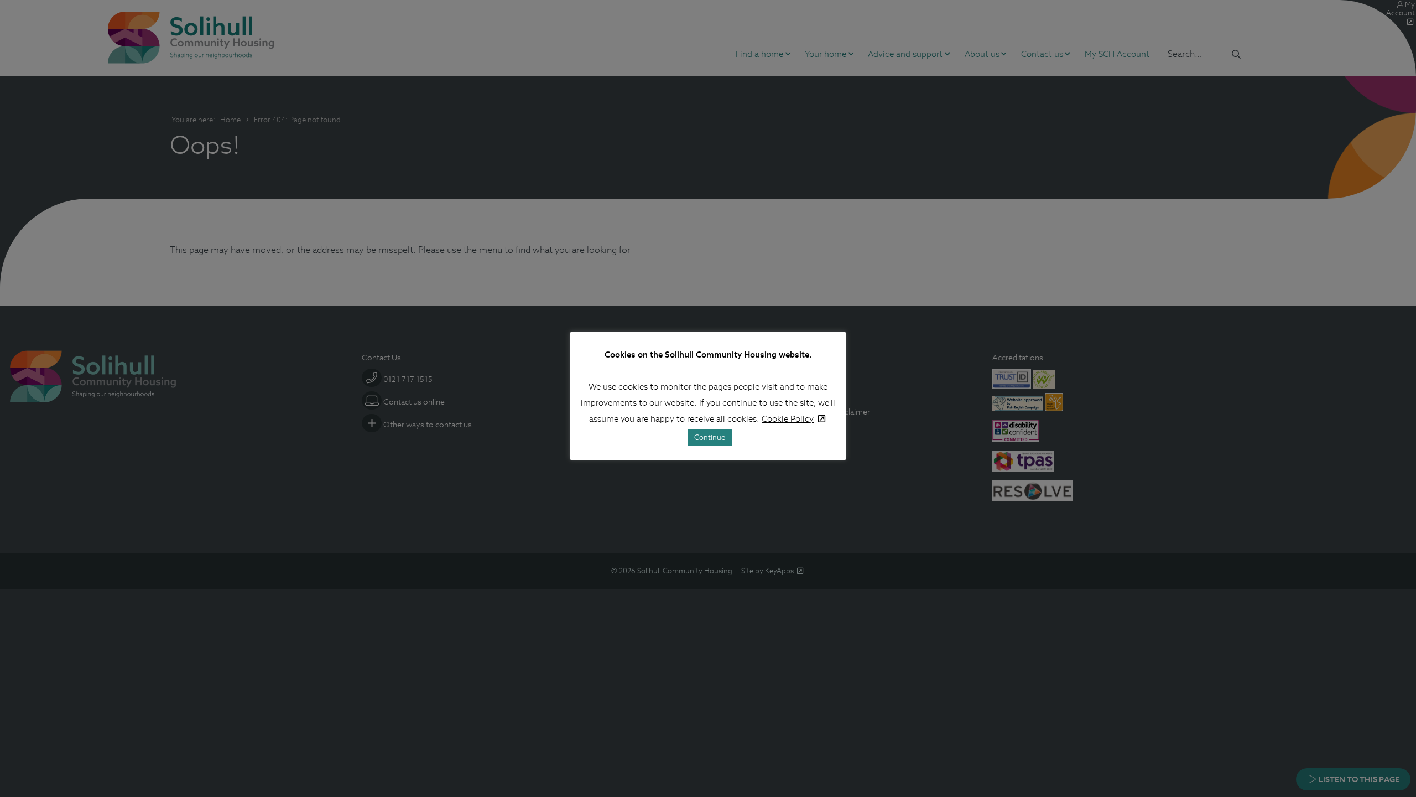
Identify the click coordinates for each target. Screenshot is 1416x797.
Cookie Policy (788, 418)
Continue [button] (709, 437)
